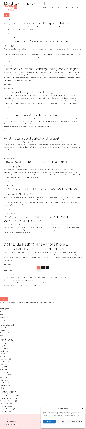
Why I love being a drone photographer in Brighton (21, 280)
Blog (72, 7)
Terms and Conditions (7, 333)
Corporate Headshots (7, 401)
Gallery (65, 7)
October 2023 (4, 362)
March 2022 (4, 380)
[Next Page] (47, 267)
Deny (63, 421)
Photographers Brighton (8, 325)
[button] (82, 408)
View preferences (77, 421)
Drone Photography (6, 403)
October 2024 (4, 351)
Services (58, 7)
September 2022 (5, 375)
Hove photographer (6, 406)
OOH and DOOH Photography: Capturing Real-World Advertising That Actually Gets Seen (35, 277)
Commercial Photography (8, 398)
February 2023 (5, 372)
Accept (49, 421)
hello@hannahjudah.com (12, 424)
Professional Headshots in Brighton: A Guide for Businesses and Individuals (29, 275)
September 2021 (5, 385)
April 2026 (3, 343)
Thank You (3, 336)
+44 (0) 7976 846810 (11, 421)
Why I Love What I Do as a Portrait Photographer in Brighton (25, 283)
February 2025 (5, 348)
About (51, 7)
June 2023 (3, 364)
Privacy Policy (4, 328)
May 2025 (3, 346)
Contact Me (80, 7)
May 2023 (3, 367)
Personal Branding (6, 409)
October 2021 (4, 383)
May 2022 (3, 377)
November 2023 (5, 359)
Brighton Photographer (8, 396)
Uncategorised (5, 411)
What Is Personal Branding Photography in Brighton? (22, 285)
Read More (8, 34)
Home (45, 7)
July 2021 (3, 388)
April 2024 (3, 356)
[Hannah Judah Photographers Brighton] (11, 7)
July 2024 (3, 354)
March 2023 (4, 369)
